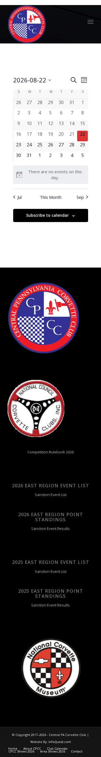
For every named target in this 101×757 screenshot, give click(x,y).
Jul (19, 197)
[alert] (50, 174)
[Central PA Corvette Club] (42, 24)
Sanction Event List (50, 494)
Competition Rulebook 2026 (50, 451)
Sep (80, 197)
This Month (50, 197)
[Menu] (90, 21)
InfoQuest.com (60, 742)
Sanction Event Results (50, 528)
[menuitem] (90, 21)
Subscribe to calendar (47, 215)
